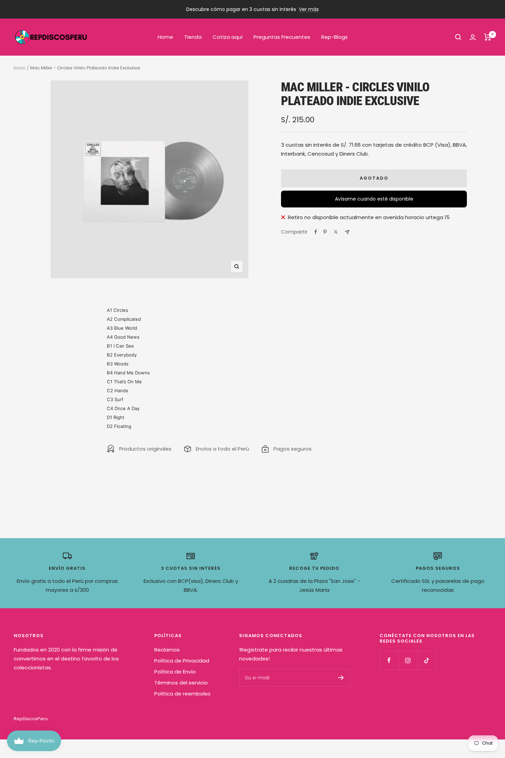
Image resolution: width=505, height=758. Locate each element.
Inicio (19, 68)
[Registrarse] (341, 677)
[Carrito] (487, 37)
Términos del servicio (181, 682)
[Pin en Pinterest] (325, 231)
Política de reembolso (182, 693)
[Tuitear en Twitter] (336, 231)
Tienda (193, 37)
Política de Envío (175, 671)
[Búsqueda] (458, 37)
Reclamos (167, 649)
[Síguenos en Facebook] (389, 660)
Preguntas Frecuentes (282, 37)
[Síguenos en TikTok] (426, 660)
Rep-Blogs (334, 37)
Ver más (309, 9)
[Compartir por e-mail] (347, 232)
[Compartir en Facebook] (315, 231)
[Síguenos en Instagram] (408, 660)
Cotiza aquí (228, 37)
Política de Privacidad (181, 660)
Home (165, 37)
